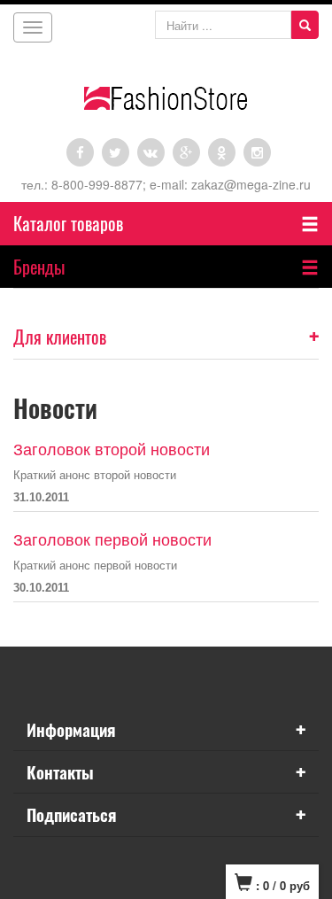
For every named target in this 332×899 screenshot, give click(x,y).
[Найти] (305, 25)
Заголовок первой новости (112, 540)
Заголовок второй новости (111, 450)
